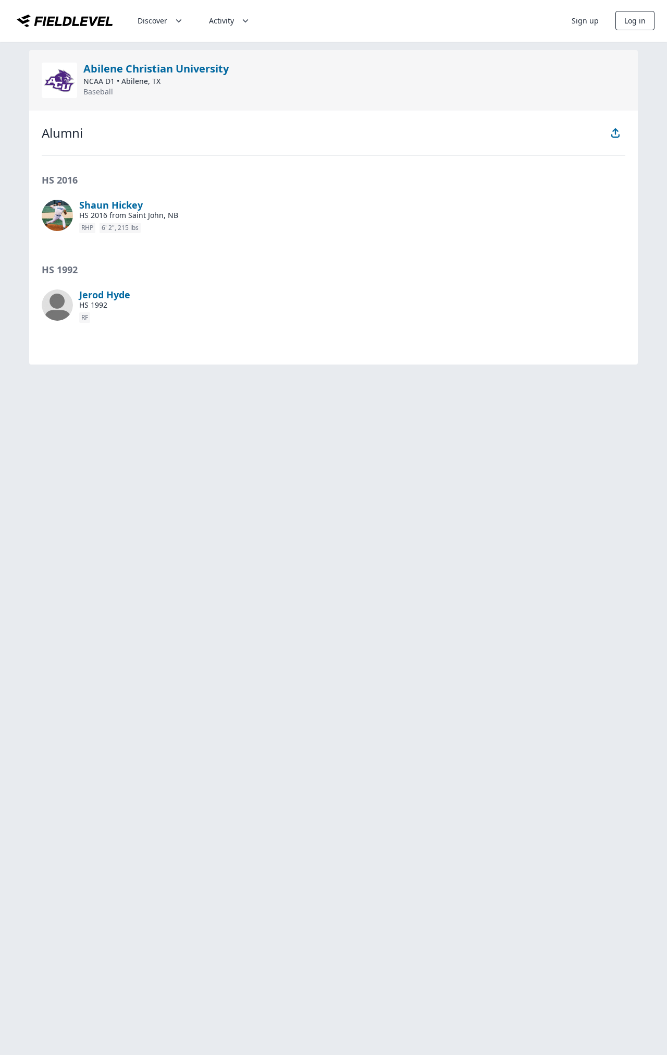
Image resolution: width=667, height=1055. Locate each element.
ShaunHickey (111, 205)
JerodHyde (104, 294)
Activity (221, 21)
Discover (152, 21)
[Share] (615, 133)
